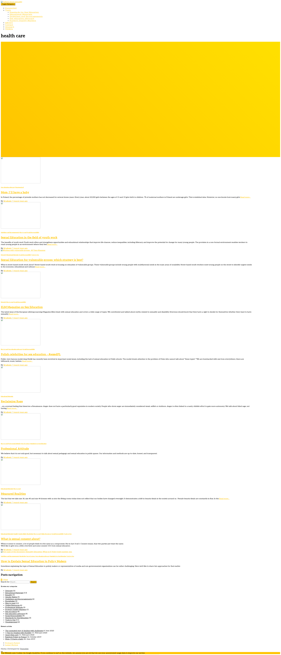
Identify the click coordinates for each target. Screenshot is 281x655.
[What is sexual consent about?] (20, 529)
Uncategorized (19, 187)
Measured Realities (13, 493)
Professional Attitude (14, 443)
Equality (16, 534)
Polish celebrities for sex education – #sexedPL (31, 354)
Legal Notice (11, 645)
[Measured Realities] (20, 484)
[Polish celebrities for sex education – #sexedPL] (20, 345)
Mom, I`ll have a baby (15, 192)
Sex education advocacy (22, 19)
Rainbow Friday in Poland (16, 637)
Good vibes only (12, 635)
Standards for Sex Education (24, 12)
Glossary (9, 27)
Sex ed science (25, 443)
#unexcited (11, 8)
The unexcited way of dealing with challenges (24, 631)
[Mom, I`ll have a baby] (20, 183)
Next (6, 580)
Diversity (3, 255)
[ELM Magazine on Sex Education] (20, 298)
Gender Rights (22, 534)
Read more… (245, 197)
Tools (8, 10)
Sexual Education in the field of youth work (29, 237)
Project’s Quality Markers (23, 21)
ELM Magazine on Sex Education (22, 307)
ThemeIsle (24, 649)
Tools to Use (35, 255)
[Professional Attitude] (20, 439)
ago (20, 201)
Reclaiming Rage (12, 401)
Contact (9, 25)
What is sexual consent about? (20, 539)
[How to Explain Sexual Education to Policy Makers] (36, 552)
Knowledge (30, 534)
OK (146, 653)
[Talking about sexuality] (11, 2)
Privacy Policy (12, 643)
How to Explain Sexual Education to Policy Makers (33, 561)
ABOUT (9, 23)
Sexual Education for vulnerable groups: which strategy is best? (42, 260)
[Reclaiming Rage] (20, 392)
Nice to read (23, 232)
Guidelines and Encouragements (26, 16)
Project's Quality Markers (15, 610)
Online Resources (46, 534)
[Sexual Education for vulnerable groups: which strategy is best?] (23, 250)
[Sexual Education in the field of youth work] (20, 228)
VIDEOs (9, 29)
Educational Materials (21, 14)
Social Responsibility (33, 232)
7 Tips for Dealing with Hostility (18, 633)
